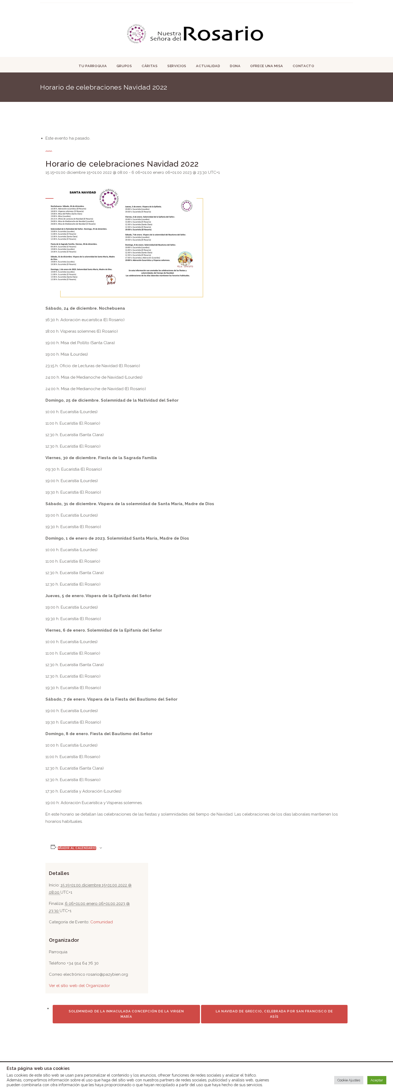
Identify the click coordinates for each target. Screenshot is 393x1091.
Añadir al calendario (77, 848)
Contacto (303, 66)
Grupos (124, 66)
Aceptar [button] (377, 1080)
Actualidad (208, 66)
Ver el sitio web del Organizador (79, 985)
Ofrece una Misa (266, 66)
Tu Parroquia (93, 66)
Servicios (176, 66)
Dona (235, 66)
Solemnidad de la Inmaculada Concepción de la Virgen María (126, 1014)
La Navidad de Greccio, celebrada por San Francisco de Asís (274, 1014)
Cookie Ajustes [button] (348, 1080)
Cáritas (150, 66)
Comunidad (101, 922)
